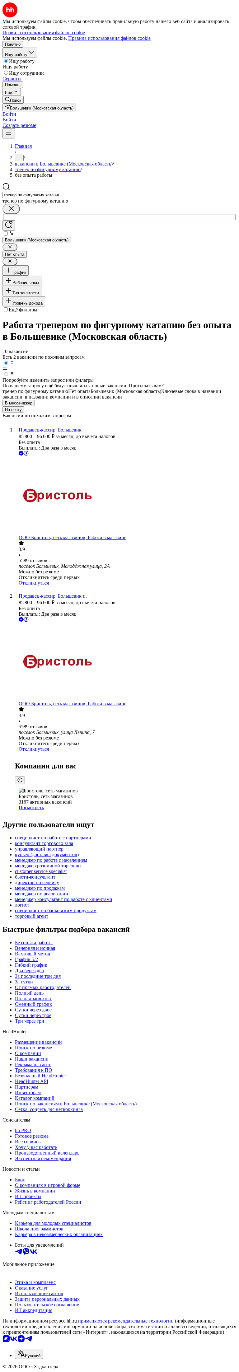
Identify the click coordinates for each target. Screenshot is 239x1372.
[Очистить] (11, 209)
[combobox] (31, 195)
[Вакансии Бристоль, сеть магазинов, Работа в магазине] (126, 496)
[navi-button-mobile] (8, 133)
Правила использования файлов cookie (109, 38)
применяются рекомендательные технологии (126, 1320)
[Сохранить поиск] (8, 225)
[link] (13, 100)
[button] (9, 114)
